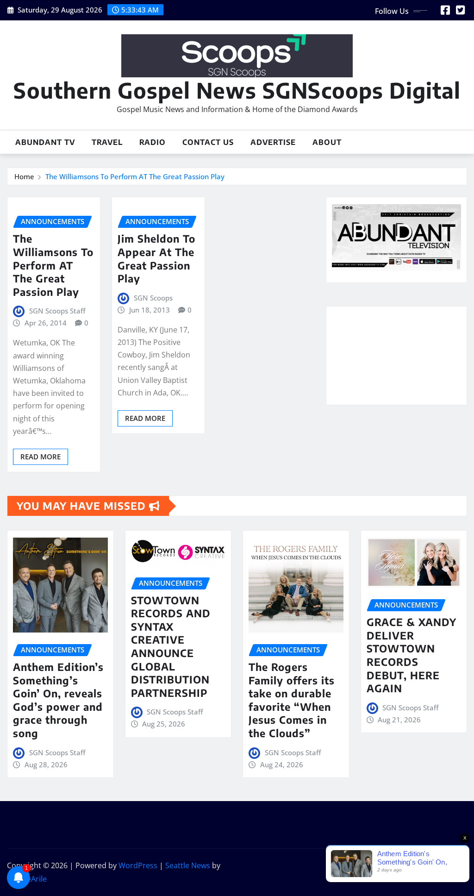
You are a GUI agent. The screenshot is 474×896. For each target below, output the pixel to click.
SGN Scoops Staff (57, 310)
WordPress (137, 865)
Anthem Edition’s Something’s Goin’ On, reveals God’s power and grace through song (58, 699)
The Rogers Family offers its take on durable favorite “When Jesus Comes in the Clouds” (292, 699)
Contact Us (208, 142)
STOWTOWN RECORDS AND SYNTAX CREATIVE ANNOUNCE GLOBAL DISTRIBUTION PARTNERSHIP (171, 646)
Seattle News (187, 865)
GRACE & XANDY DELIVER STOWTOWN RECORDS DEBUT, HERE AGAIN (411, 655)
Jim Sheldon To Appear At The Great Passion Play (156, 258)
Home (24, 176)
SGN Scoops (153, 297)
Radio (152, 142)
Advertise (273, 142)
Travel (107, 142)
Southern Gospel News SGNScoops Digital (237, 90)
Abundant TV (45, 142)
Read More (40, 456)
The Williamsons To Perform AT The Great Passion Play (135, 176)
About (327, 142)
